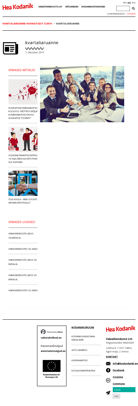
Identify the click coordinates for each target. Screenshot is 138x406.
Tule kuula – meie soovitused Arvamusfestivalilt (25, 201)
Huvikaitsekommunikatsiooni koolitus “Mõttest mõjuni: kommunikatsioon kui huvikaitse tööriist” (25, 113)
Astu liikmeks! (79, 350)
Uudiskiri (131, 14)
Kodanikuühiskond (93, 6)
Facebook (118, 370)
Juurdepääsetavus (116, 14)
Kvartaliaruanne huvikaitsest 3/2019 (27, 23)
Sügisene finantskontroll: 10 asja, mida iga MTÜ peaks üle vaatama (24, 159)
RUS (133, 3)
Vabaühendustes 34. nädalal (24, 248)
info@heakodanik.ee (125, 363)
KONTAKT (112, 356)
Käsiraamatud (80, 360)
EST (129, 3)
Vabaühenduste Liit (50, 6)
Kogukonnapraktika (83, 370)
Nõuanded (71, 6)
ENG (125, 3)
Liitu (116, 396)
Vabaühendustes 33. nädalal (24, 290)
